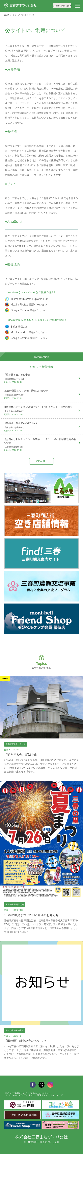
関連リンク (42, 1095)
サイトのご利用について (16, 1093)
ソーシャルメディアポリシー (21, 1095)
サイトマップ (56, 1095)
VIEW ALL (41, 461)
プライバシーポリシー (40, 1093)
